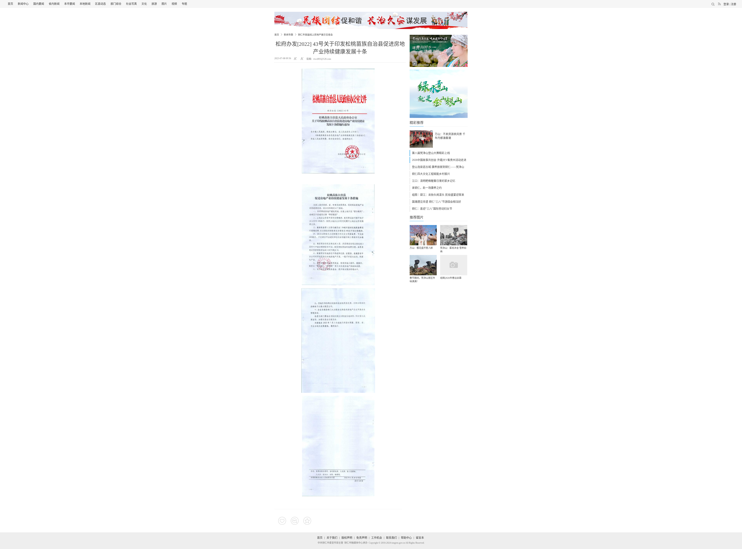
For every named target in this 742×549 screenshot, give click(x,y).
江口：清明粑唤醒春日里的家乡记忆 (433, 180)
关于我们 (332, 537)
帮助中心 (406, 537)
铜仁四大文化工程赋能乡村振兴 (431, 173)
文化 (144, 3)
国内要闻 (38, 3)
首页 (10, 3)
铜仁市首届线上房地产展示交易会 (315, 34)
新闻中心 (23, 3)
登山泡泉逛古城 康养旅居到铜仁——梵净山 (438, 166)
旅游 (154, 3)
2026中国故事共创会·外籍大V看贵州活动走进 (439, 160)
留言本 (420, 537)
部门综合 (116, 3)
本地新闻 (85, 3)
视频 (174, 3)
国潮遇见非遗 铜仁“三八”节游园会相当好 (436, 201)
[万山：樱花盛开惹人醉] (423, 235)
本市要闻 (69, 3)
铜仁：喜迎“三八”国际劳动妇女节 (432, 208)
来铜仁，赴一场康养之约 (427, 187)
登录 (726, 4)
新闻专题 (288, 34)
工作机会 (376, 537)
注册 (733, 4)
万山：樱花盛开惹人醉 (421, 248)
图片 (164, 3)
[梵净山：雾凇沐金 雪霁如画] (453, 235)
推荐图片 (417, 217)
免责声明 (361, 537)
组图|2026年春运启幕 (450, 278)
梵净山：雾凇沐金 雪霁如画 (453, 250)
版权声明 (346, 537)
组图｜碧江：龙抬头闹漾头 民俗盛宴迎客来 (438, 194)
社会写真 (131, 3)
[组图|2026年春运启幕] (453, 265)
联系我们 (391, 537)
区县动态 (100, 3)
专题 (184, 3)
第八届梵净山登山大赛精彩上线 (431, 153)
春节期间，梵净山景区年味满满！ (422, 280)
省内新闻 (54, 3)
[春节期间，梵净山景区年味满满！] (423, 265)
